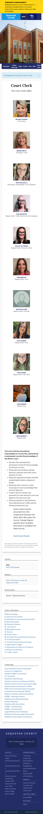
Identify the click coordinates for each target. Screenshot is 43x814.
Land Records (27, 788)
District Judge (9, 791)
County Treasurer (10, 784)
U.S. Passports (10, 676)
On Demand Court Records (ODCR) (17, 691)
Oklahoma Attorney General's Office (18, 686)
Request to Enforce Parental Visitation (19, 694)
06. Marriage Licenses (12, 629)
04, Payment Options (12, 624)
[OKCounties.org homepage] (32, 16)
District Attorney (10, 789)
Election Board (28, 761)
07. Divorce (9, 632)
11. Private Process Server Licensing (18, 642)
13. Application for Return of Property (19, 647)
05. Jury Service (10, 627)
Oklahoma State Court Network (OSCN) (19, 681)
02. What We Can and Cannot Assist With (20, 619)
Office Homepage (11, 614)
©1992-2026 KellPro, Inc (32, 812)
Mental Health (27, 774)
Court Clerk (8, 786)
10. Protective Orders (12, 639)
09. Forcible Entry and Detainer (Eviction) (20, 637)
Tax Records (27, 790)
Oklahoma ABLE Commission (16, 673)
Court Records (28, 785)
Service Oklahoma (11, 701)
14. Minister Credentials (13, 650)
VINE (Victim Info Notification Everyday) (20, 689)
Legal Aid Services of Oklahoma (16, 712)
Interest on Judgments (13, 671)
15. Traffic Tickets (11, 652)
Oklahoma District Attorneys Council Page (20, 684)
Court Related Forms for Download (18, 668)
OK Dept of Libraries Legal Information (19, 714)
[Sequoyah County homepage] (11, 16)
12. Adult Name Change (13, 644)
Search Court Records (21, 536)
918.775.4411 (10, 567)
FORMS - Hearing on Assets (15, 696)
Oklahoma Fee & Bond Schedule (16, 699)
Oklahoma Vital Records (14, 679)
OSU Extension (28, 776)
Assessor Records (29, 783)
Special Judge (9, 794)
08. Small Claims (11, 634)
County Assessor (10, 776)
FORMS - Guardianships (13, 706)
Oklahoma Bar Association (15, 704)
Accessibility (27, 797)
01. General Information (14, 617)
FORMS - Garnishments (13, 709)
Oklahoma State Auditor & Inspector (18, 717)
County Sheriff (9, 781)
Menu (24, 17)
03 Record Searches (12, 622)
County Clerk (9, 779)
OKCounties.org (8, 812)
